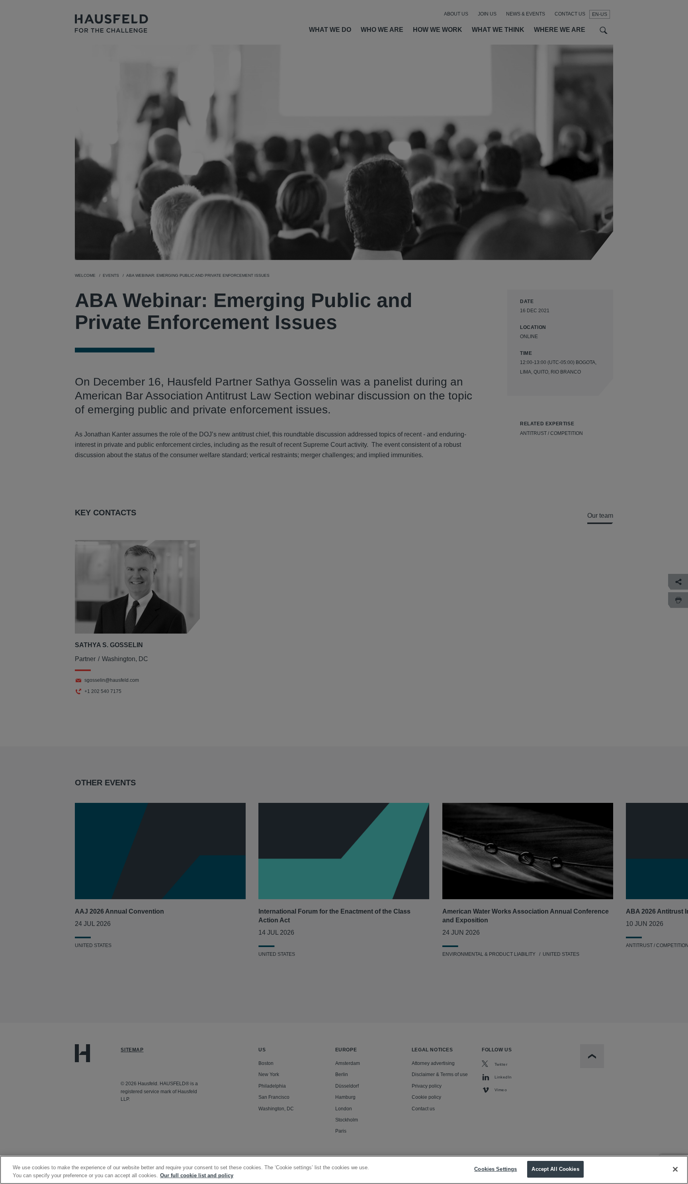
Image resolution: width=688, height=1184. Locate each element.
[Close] (675, 1169)
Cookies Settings (495, 1169)
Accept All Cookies (555, 1169)
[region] (344, 1170)
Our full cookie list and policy (196, 1175)
